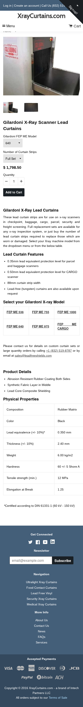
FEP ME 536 (15, 312)
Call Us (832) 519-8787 (57, 5)
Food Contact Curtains (41, 587)
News (41, 631)
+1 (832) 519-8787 (59, 350)
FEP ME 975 (40, 326)
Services (41, 642)
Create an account (26, 5)
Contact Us (41, 625)
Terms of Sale (58, 697)
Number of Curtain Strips (20, 152)
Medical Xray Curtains (41, 604)
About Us (41, 620)
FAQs (41, 637)
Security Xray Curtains (42, 598)
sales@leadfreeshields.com (33, 355)
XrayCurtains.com (41, 16)
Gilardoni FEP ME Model (19, 136)
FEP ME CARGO (66, 326)
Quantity (8, 174)
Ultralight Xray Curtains (41, 582)
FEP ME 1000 (66, 312)
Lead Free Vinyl (41, 593)
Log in (7, 5)
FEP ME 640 (15, 326)
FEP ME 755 (40, 312)
